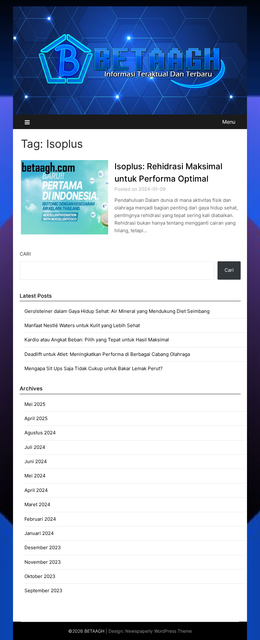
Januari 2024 (39, 533)
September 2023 (43, 590)
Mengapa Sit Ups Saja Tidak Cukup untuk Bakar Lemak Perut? (93, 368)
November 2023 (42, 562)
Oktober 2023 (39, 576)
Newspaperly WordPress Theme (158, 631)
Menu (228, 122)
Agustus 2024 (40, 433)
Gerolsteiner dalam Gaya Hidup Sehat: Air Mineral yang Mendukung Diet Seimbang (117, 311)
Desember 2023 (42, 547)
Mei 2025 (34, 404)
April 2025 (36, 418)
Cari (25, 254)
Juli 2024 (34, 447)
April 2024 (36, 490)
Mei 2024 (35, 476)
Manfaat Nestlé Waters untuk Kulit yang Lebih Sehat (82, 325)
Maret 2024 (37, 504)
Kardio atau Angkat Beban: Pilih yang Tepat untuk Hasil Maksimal (96, 340)
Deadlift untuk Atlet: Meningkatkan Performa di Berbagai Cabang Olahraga (107, 354)
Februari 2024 (40, 519)
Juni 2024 (35, 461)
